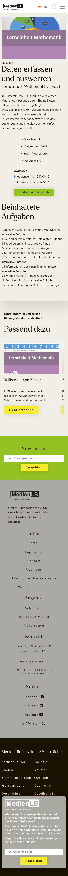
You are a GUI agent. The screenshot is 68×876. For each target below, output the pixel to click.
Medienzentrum (33, 176)
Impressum (34, 552)
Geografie (42, 785)
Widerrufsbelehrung (34, 587)
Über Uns (34, 569)
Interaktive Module (34, 616)
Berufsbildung (13, 762)
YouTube (31, 714)
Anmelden (34, 467)
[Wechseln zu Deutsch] (39, 6)
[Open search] (54, 6)
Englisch (41, 777)
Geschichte (11, 793)
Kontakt (34, 560)
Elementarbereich (16, 777)
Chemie (8, 769)
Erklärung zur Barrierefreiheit (34, 578)
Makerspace (34, 625)
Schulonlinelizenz (33, 182)
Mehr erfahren (21, 410)
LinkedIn (32, 705)
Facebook (32, 697)
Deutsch (41, 769)
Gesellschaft (44, 793)
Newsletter (34, 449)
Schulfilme (34, 608)
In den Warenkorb (34, 192)
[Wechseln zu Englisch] (45, 6)
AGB (34, 543)
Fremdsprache (13, 785)
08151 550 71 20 (41, 646)
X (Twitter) (31, 723)
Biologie (41, 762)
